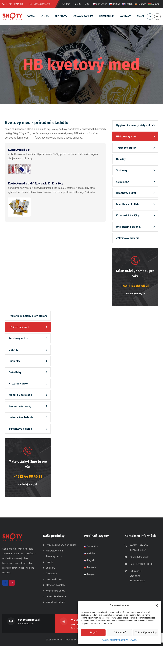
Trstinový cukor (126, 147)
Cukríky (121, 159)
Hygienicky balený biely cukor (134, 125)
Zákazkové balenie (127, 238)
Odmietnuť (119, 632)
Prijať (93, 632)
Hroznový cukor (126, 192)
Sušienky (122, 170)
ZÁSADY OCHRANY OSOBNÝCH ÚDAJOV (119, 640)
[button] (156, 605)
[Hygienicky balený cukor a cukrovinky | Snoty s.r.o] (12, 16)
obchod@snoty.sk (135, 293)
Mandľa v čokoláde (127, 204)
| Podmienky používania (76, 639)
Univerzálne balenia (128, 226)
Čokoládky (122, 181)
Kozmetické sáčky (127, 215)
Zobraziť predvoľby (145, 632)
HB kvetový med (126, 136)
